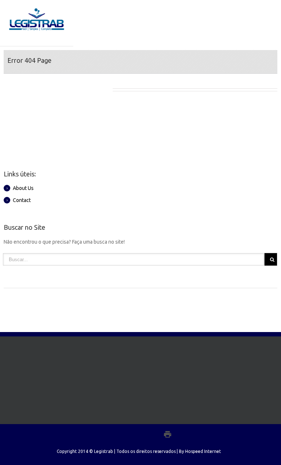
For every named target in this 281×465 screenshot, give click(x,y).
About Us (23, 188)
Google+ (152, 434)
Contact (22, 200)
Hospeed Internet (203, 451)
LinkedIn (136, 433)
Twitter (123, 434)
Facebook (111, 434)
